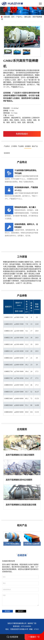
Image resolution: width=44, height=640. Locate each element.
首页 (12, 17)
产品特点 (7, 146)
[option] (11, 539)
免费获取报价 (22, 134)
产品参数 (21, 146)
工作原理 (14, 146)
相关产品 (35, 146)
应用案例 (28, 146)
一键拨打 (32, 637)
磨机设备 (27, 17)
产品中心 (19, 17)
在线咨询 (7, 153)
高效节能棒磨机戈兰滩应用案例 (20, 455)
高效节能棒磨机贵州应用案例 (19, 480)
